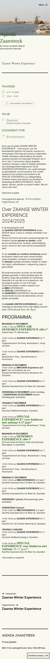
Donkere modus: (36, 655)
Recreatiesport (15, 136)
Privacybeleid (9, 642)
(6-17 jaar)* (24, 546)
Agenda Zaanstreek (11, 37)
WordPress (39, 648)
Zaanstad (12, 120)
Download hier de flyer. (22, 309)
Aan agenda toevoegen (20, 103)
